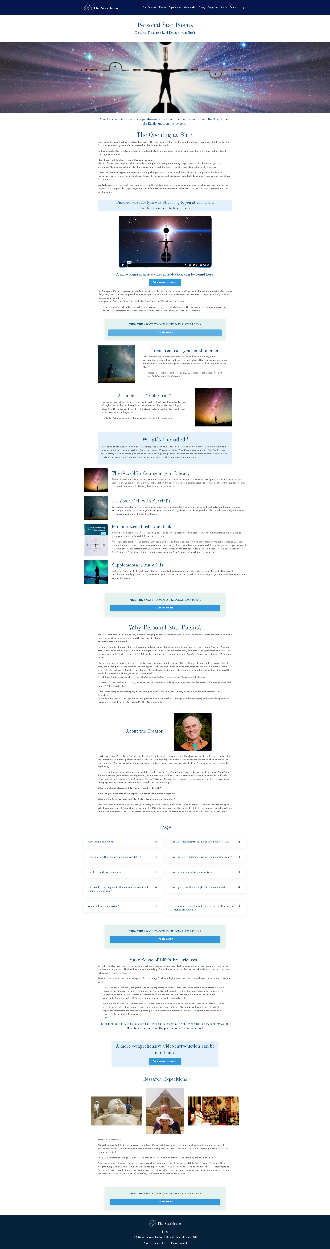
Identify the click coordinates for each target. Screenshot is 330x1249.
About (224, 7)
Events (162, 7)
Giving (202, 7)
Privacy (147, 1243)
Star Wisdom (149, 7)
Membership (190, 7)
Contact (234, 7)
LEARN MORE (165, 333)
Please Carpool (179, 1243)
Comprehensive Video (165, 282)
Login (243, 7)
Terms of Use (161, 1243)
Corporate (213, 7)
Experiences (175, 7)
